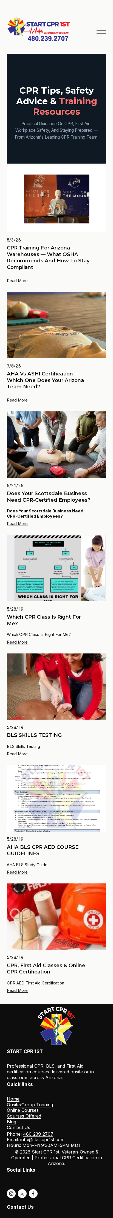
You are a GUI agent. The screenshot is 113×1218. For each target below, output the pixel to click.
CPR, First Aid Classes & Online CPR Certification (46, 968)
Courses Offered (24, 1116)
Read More (17, 280)
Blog (11, 1121)
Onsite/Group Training (30, 1104)
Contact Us (18, 1127)
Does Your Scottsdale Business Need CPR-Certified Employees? (49, 496)
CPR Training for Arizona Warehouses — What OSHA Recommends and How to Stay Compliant (48, 257)
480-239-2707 (38, 1134)
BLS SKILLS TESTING (34, 735)
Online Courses (23, 1110)
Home (13, 1099)
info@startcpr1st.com (42, 1139)
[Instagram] (11, 1193)
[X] (22, 1193)
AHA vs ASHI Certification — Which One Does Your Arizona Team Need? (45, 380)
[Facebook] (33, 1193)
